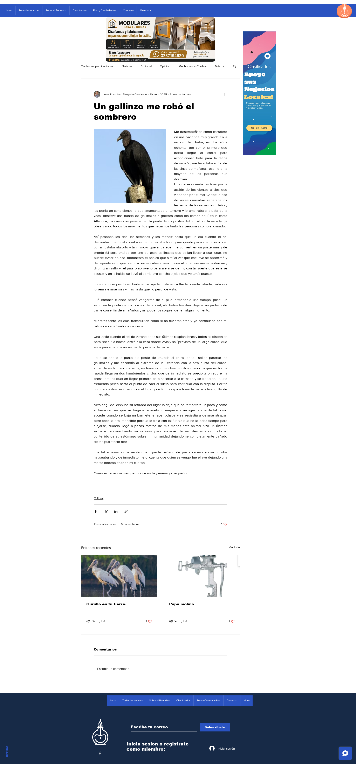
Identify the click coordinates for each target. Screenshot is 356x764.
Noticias (127, 66)
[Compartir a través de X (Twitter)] (106, 511)
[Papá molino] (202, 576)
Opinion (165, 66)
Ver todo (234, 547)
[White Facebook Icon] (100, 753)
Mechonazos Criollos (193, 66)
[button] (235, 66)
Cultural (98, 498)
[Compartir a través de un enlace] (126, 511)
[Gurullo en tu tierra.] (119, 576)
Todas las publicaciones (97, 66)
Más (217, 66)
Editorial (146, 66)
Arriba (7, 751)
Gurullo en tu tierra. (106, 604)
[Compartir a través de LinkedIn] (116, 511)
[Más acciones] (224, 94)
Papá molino (181, 604)
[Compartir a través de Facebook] (96, 511)
